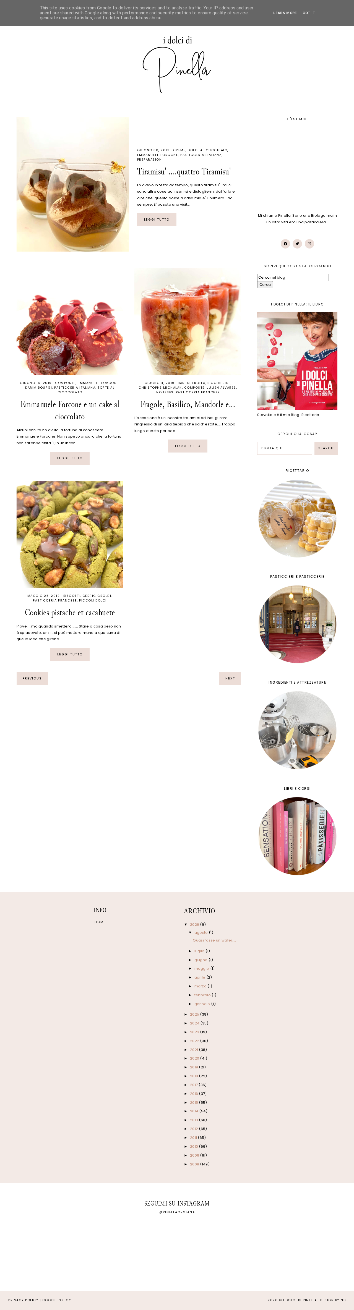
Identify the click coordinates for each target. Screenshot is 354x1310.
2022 (195, 1041)
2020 (195, 1058)
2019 (194, 1067)
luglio (199, 951)
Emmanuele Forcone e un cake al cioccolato (69, 410)
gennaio (202, 1003)
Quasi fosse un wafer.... (214, 940)
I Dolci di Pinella (300, 1300)
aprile (200, 977)
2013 (194, 1120)
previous (32, 678)
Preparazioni (150, 159)
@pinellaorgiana (177, 1212)
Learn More (285, 13)
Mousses (165, 392)
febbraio (203, 995)
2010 (194, 1146)
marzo (201, 986)
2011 (194, 1137)
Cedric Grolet (97, 595)
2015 (194, 1102)
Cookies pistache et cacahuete (70, 612)
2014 (194, 1111)
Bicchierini (218, 383)
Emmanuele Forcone (157, 155)
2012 (194, 1128)
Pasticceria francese (198, 392)
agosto (201, 932)
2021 (194, 1049)
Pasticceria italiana (201, 155)
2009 (195, 1155)
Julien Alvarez (221, 387)
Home (100, 922)
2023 (195, 1032)
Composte (65, 383)
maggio (202, 968)
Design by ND (333, 1300)
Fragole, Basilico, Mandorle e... (187, 404)
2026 (195, 924)
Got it (309, 13)
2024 (195, 1023)
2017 (194, 1084)
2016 (194, 1093)
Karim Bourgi (38, 387)
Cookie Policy (56, 1300)
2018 (194, 1076)
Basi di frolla (191, 383)
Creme (179, 150)
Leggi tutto (157, 219)
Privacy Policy (23, 1300)
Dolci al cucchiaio (207, 150)
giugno (201, 960)
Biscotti (71, 595)
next (230, 678)
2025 (195, 1014)
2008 (195, 1164)
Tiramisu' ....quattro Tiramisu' (184, 171)
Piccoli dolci (93, 600)
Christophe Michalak (160, 387)
